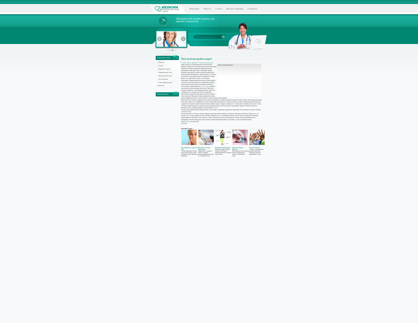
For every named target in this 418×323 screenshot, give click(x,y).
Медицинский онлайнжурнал (170, 10)
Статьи (218, 9)
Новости (207, 9)
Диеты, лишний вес (192, 63)
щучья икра (205, 86)
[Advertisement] (272, 87)
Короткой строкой (164, 69)
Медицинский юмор (165, 76)
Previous (159, 39)
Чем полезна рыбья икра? (206, 63)
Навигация (194, 9)
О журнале (252, 9)
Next (183, 39)
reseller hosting (189, 121)
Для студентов (163, 79)
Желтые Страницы (234, 9)
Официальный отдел (165, 72)
